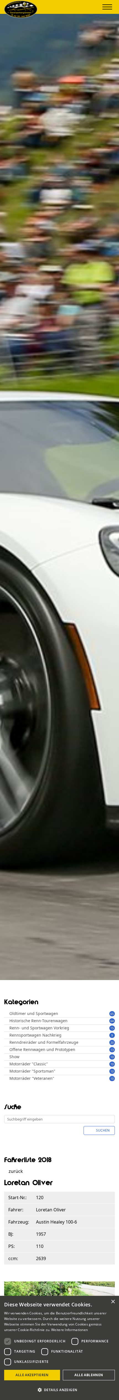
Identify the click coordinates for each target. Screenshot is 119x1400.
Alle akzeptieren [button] (31, 1375)
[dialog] (59, 1348)
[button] (59, 1390)
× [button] (113, 1302)
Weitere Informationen (69, 1329)
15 (112, 1028)
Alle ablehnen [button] (88, 1375)
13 (112, 1050)
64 (112, 1021)
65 (112, 1014)
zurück (15, 1171)
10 (112, 1057)
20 (112, 1042)
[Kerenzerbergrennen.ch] (20, 16)
